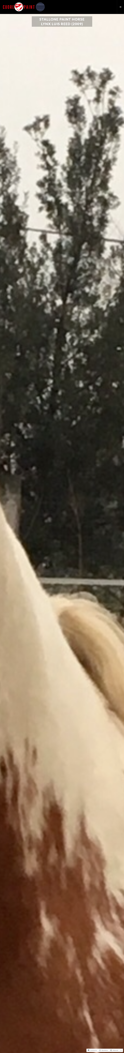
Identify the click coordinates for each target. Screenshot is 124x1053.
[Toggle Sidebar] (120, 7)
